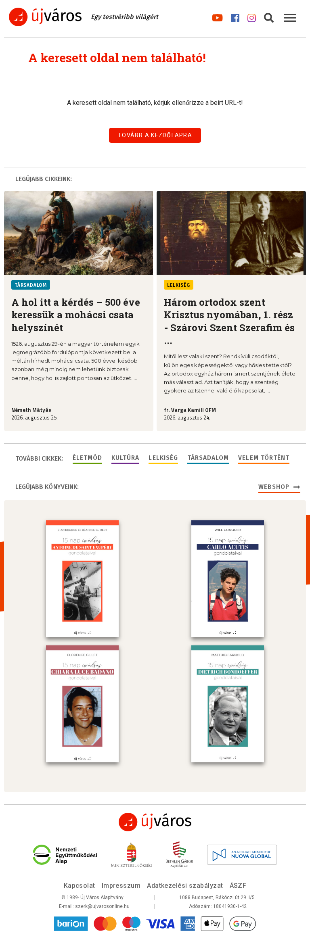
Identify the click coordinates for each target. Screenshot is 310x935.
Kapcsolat (79, 885)
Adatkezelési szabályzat (185, 885)
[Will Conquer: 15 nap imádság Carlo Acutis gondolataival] (227, 578)
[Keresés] (269, 16)
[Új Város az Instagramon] (251, 16)
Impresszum (121, 885)
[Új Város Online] (155, 822)
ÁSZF (238, 885)
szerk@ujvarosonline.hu (102, 906)
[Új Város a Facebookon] (235, 16)
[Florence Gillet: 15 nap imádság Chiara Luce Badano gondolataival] (82, 703)
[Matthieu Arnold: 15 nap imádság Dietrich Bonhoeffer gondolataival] (227, 703)
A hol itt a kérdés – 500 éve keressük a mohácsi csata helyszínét (75, 315)
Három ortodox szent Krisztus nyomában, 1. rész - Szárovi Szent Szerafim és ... (229, 321)
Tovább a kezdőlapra (155, 135)
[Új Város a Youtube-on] (217, 16)
